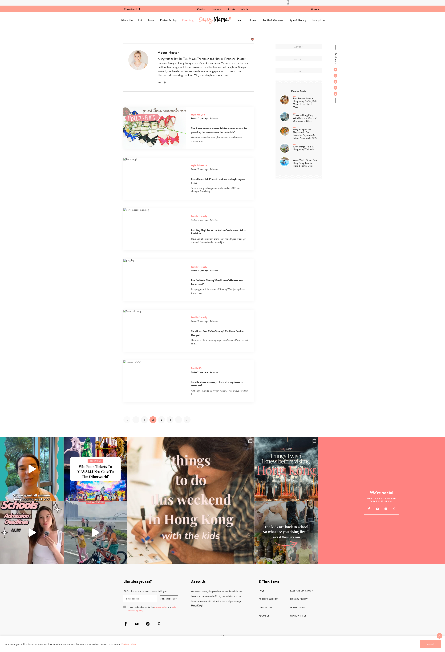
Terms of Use (298, 607)
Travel (151, 20)
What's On (126, 20)
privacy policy (160, 607)
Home (215, 20)
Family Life (318, 20)
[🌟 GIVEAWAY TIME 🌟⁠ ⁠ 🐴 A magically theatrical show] (95, 469)
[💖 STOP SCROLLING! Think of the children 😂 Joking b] (95, 532)
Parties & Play (168, 20)
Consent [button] (430, 643)
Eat (140, 20)
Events (231, 8)
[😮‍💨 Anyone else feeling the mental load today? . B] (32, 469)
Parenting (187, 20)
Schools (244, 8)
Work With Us (298, 616)
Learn (240, 20)
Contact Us (265, 607)
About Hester (168, 52)
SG (139, 7)
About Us (264, 616)
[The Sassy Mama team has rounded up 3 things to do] (190, 500)
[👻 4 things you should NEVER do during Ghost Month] (286, 469)
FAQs (262, 591)
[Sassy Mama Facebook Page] (335, 69)
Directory (202, 8)
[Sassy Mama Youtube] (335, 75)
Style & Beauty (297, 20)
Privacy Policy (299, 599)
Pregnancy (217, 8)
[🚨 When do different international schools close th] (32, 532)
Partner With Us (268, 599)
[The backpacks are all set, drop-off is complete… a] (286, 532)
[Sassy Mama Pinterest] (335, 88)
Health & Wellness (272, 20)
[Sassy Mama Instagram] (335, 81)
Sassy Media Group (301, 591)
